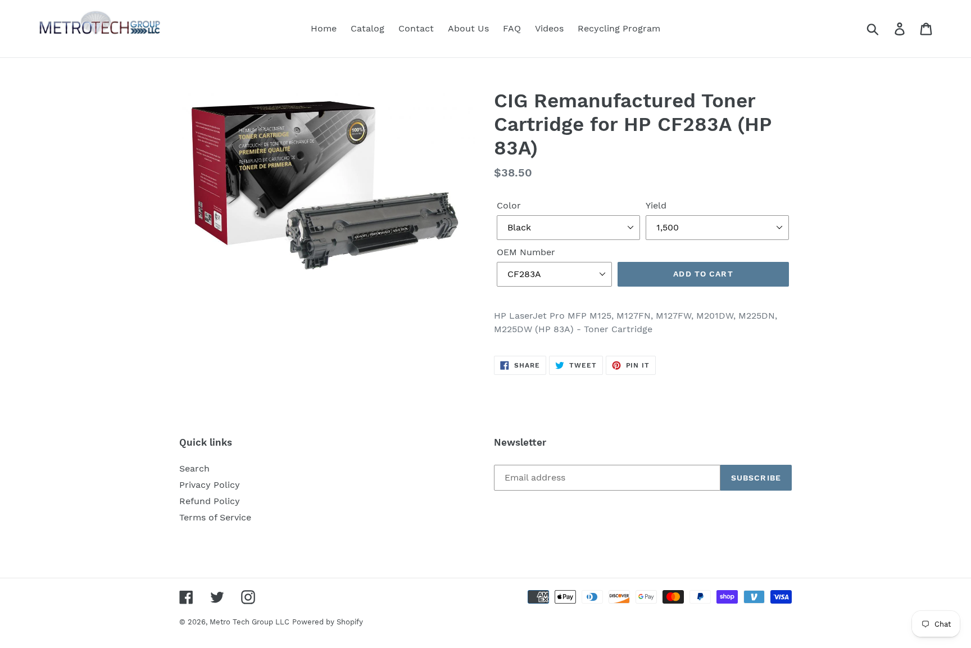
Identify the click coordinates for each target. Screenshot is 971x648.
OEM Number (526, 252)
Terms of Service (215, 517)
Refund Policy (209, 501)
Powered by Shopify (327, 622)
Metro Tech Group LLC (249, 622)
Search (194, 468)
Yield (656, 205)
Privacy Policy (209, 484)
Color (509, 205)
